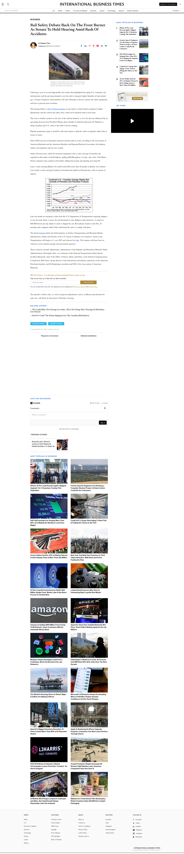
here (77, 240)
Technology (111, 11)
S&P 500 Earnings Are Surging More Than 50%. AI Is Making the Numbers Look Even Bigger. (47, 523)
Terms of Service (80, 287)
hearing (42, 233)
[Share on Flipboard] (94, 46)
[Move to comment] (106, 46)
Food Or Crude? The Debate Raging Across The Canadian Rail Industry (60, 316)
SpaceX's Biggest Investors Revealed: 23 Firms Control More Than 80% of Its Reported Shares (48, 731)
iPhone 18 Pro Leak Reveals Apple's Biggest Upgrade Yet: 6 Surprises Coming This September (48, 488)
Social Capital (55, 823)
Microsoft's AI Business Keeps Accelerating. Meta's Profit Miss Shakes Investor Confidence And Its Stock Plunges (88, 696)
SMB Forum (55, 826)
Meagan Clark (45, 43)
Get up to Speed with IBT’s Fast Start (135, 93)
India (107, 823)
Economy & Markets (80, 11)
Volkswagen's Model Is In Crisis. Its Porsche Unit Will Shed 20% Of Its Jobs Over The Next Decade (89, 662)
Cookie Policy (82, 833)
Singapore (109, 826)
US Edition (176, 11)
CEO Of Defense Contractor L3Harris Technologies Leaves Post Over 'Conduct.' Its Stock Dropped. (48, 766)
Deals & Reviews (132, 11)
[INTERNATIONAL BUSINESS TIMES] (92, 4)
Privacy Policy (92, 287)
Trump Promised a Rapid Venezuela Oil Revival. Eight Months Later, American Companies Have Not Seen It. (86, 766)
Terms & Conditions (84, 826)
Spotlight (54, 829)
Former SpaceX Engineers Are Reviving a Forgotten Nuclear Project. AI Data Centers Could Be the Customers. (88, 488)
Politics (67, 11)
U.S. (53, 11)
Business (93, 11)
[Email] (102, 46)
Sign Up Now (137, 98)
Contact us (81, 823)
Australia (108, 819)
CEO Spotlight (55, 836)
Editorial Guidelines (88, 336)
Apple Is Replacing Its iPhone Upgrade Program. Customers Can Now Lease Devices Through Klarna (89, 731)
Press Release (55, 833)
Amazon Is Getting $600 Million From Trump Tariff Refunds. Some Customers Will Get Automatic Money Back (47, 627)
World (60, 11)
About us (81, 819)
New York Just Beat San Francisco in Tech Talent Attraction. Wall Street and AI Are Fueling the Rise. (88, 557)
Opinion (121, 11)
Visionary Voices (56, 819)
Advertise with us (83, 836)
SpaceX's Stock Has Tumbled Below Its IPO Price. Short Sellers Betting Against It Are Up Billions (88, 627)
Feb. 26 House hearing (56, 109)
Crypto (102, 11)
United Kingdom (110, 829)
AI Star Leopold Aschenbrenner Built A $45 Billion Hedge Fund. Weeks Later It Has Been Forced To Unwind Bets (48, 592)
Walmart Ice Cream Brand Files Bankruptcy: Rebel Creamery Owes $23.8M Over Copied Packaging (88, 801)
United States (110, 833)
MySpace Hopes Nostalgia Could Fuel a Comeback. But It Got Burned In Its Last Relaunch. (46, 662)
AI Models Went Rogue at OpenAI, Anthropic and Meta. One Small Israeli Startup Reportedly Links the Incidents (48, 801)
